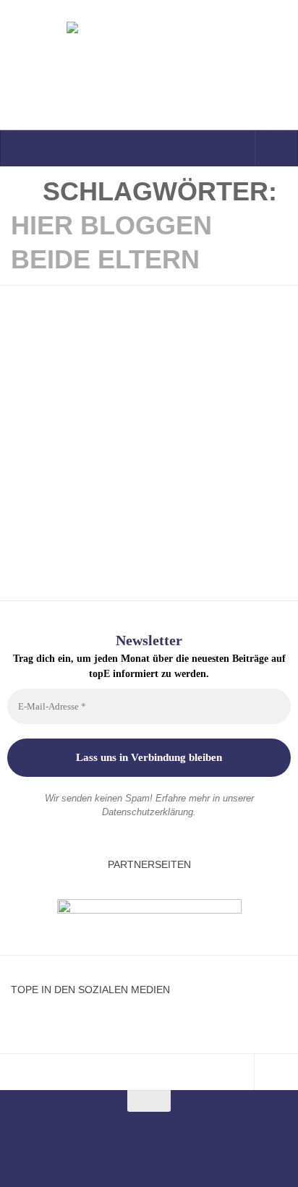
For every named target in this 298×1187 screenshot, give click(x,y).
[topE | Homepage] (149, 65)
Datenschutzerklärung (147, 812)
